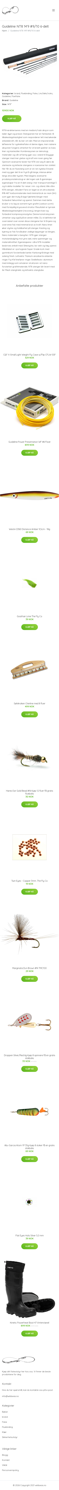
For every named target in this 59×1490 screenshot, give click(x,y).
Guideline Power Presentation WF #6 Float (29, 441)
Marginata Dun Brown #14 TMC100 (29, 968)
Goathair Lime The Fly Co (29, 616)
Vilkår (4, 1465)
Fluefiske (16, 96)
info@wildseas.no (10, 1396)
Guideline (6, 96)
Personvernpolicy (10, 1470)
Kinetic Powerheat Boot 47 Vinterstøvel (29, 1322)
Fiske (35, 93)
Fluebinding (26, 93)
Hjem (4, 30)
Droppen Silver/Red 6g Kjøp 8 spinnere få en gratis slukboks (29, 1057)
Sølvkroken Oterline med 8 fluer (29, 703)
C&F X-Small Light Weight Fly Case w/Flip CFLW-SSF (29, 354)
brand (17, 93)
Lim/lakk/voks (46, 93)
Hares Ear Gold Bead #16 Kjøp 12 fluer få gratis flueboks (29, 792)
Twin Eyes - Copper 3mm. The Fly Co (29, 880)
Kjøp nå (12, 118)
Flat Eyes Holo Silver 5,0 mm (30, 1235)
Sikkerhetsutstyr (10, 1437)
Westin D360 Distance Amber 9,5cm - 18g (29, 529)
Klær (4, 1432)
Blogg (5, 1455)
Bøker (5, 1412)
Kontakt (6, 1460)
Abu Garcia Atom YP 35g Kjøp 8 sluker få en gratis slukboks (29, 1147)
